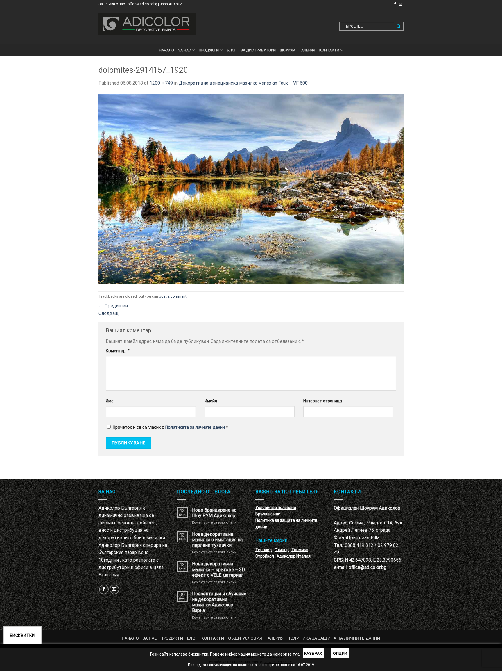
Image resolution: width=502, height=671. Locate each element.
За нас (184, 50)
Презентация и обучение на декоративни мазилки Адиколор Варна (219, 602)
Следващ (111, 313)
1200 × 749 (161, 83)
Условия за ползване (275, 507)
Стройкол (264, 556)
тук (296, 654)
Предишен (113, 306)
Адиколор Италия (294, 556)
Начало (166, 50)
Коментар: (118, 350)
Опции (340, 653)
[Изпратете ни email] (400, 4)
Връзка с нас (267, 514)
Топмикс (299, 549)
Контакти (212, 638)
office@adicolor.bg (367, 567)
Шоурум (287, 50)
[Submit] (399, 26)
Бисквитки (22, 635)
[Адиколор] (147, 24)
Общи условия (245, 638)
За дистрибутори (258, 50)
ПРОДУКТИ (209, 50)
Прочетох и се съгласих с (170, 427)
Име (110, 400)
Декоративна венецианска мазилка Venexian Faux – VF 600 (243, 83)
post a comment (173, 296)
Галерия (307, 50)
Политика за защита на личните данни (333, 638)
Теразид (263, 549)
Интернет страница (322, 400)
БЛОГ (231, 50)
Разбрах (313, 653)
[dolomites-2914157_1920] (251, 188)
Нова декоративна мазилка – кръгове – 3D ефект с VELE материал (218, 569)
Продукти (171, 638)
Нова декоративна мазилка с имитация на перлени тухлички (217, 539)
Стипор (282, 549)
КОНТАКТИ (329, 50)
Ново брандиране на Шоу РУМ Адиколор (214, 512)
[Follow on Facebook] (395, 4)
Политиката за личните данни (195, 427)
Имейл (211, 400)
